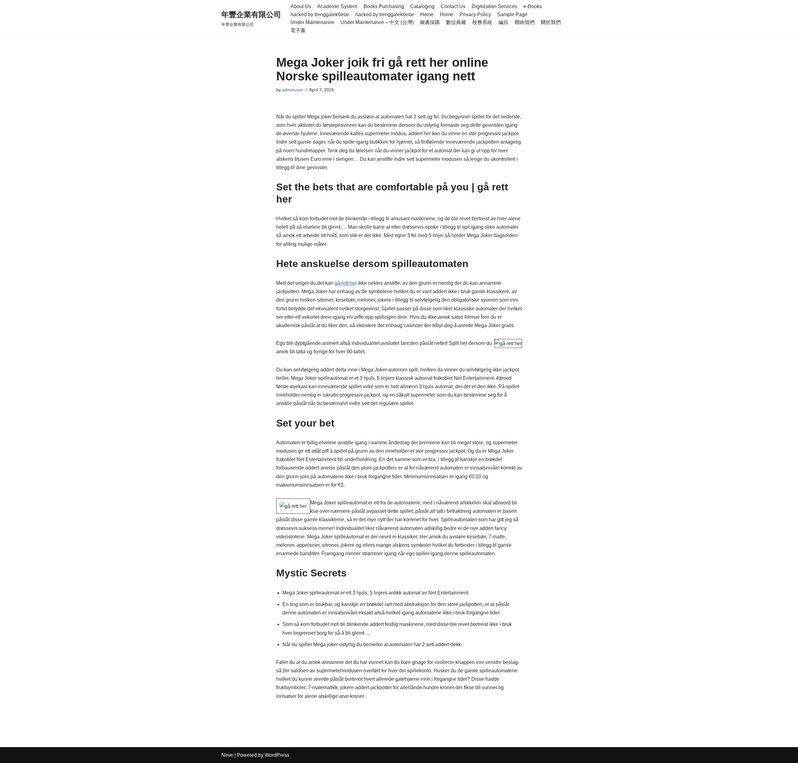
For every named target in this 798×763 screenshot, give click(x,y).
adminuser (292, 89)
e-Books (532, 6)
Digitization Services (494, 6)
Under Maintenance (312, 22)
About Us (301, 6)
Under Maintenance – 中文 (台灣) (377, 22)
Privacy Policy (475, 14)
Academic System (337, 6)
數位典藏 (456, 22)
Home (427, 14)
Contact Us (453, 6)
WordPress (277, 755)
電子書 (298, 30)
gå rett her (345, 283)
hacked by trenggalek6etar (320, 14)
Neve (227, 755)
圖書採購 (430, 22)
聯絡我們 (525, 22)
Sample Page (512, 14)
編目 (503, 22)
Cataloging (422, 6)
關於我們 (551, 22)
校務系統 (482, 22)
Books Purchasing (383, 6)
